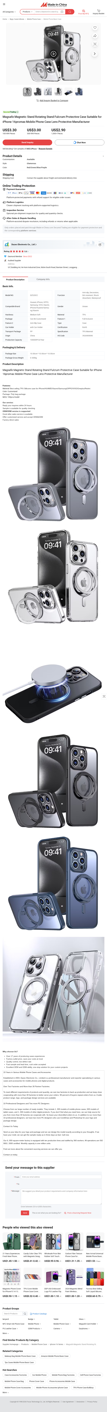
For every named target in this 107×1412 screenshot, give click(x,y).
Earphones (83, 1328)
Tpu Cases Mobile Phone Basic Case (19, 1362)
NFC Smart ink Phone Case (13, 1324)
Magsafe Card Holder (87, 1324)
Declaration (80, 1402)
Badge (30, 1319)
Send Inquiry (27, 142)
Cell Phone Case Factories (90, 1375)
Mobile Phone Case (34, 19)
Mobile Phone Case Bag (14, 1381)
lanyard (6, 1319)
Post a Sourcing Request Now (77, 1213)
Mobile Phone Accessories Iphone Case (52, 1387)
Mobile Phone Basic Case (52, 19)
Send (25, 1213)
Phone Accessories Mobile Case (62, 1381)
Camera (57, 1328)
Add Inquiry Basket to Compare (54, 100)
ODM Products (34, 1328)
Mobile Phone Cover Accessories (18, 1387)
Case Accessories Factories (16, 1375)
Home (5, 19)
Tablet (56, 1319)
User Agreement (68, 1402)
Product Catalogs (39, 1313)
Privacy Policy (92, 1402)
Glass (81, 1319)
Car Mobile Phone (39, 1375)
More (5, 1392)
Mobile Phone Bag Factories (63, 1375)
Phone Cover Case (36, 1381)
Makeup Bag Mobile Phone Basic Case (20, 1356)
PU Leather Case (9, 1328)
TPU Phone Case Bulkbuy (83, 1387)
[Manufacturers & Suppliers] (53, 4)
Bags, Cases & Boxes (17, 19)
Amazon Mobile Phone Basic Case (54, 1356)
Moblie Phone (33, 1324)
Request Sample (45, 149)
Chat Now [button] (81, 142)
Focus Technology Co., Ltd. (36, 1402)
